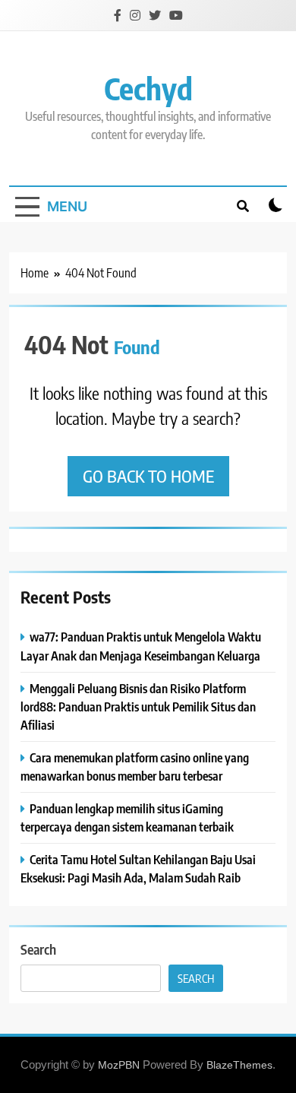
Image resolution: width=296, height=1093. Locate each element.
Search (38, 949)
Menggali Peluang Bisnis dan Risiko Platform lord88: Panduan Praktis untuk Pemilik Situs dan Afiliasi (138, 706)
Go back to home (148, 475)
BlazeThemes (239, 1065)
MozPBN (119, 1065)
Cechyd (148, 88)
